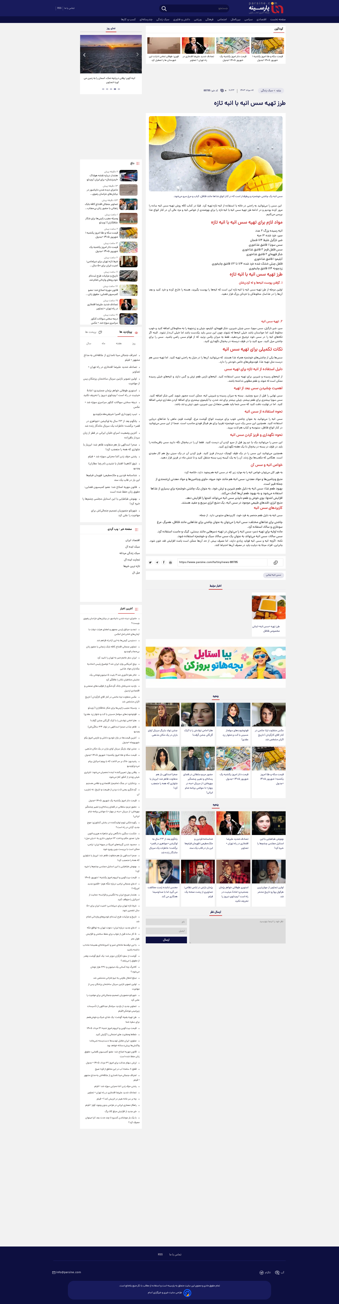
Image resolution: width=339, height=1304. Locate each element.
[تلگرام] (157, 562)
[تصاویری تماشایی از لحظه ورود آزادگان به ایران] (111, 54)
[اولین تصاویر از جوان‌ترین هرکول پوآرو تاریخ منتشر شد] (269, 871)
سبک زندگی (163, 19)
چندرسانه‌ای (146, 19)
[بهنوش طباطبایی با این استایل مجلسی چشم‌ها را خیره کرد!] (269, 823)
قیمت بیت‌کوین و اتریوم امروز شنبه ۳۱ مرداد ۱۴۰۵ (112, 1028)
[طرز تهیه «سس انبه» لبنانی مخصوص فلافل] (269, 607)
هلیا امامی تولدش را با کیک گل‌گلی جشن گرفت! (198, 733)
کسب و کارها (129, 19)
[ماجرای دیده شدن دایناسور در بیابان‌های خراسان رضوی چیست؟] (128, 190)
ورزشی (198, 19)
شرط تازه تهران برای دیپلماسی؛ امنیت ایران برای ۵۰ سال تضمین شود (102, 264)
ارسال (166, 940)
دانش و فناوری (182, 19)
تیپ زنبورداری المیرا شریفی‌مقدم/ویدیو (115, 414)
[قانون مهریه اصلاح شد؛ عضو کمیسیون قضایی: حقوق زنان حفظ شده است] (128, 291)
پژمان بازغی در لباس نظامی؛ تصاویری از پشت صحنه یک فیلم (198, 892)
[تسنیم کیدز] (216, 664)
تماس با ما (69, 8)
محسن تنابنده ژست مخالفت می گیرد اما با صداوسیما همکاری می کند (163, 892)
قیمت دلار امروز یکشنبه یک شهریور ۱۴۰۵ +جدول (233, 58)
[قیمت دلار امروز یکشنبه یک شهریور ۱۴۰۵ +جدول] (232, 45)
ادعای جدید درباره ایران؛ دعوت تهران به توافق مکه (112, 928)
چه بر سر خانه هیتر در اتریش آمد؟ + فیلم (117, 1099)
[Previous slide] (84, 54)
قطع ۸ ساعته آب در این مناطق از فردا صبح (116, 1069)
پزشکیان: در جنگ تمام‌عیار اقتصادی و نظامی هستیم (111, 783)
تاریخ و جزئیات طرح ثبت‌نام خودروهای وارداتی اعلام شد (103, 278)
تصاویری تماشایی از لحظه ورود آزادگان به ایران (111, 78)
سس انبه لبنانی (273, 575)
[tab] (119, 89)
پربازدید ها (125, 332)
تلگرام (268, 1273)
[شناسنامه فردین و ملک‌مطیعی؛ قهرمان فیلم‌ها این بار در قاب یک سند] (198, 823)
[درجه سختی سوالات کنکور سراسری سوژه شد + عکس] (128, 319)
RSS (59, 8)
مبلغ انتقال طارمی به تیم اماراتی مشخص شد (115, 978)
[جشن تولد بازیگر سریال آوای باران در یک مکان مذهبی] (163, 714)
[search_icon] (164, 9)
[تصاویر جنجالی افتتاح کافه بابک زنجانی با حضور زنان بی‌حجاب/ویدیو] (128, 205)
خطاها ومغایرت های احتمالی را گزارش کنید (116, 1035)
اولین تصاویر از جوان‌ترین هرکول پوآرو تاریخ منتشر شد (270, 892)
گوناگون (278, 29)
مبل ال (136, 573)
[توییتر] (150, 562)
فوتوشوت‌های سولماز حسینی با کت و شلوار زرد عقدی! (235, 735)
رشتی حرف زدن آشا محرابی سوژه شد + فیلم (112, 456)
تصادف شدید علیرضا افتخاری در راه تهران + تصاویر (198, 58)
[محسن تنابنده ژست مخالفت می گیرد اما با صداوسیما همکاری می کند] (163, 871)
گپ (282, 1273)
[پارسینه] (264, 8)
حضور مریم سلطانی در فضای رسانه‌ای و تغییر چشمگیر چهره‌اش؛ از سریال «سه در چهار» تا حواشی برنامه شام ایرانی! (198, 784)
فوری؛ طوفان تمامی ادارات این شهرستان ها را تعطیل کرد (164, 58)
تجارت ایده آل (132, 560)
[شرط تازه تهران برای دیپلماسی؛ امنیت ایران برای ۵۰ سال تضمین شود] (128, 262)
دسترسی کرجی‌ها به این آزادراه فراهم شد (117, 640)
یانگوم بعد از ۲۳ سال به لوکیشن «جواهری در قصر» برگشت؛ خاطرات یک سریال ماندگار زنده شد (163, 846)
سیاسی (248, 19)
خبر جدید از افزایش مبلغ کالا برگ (121, 1111)
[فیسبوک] (163, 562)
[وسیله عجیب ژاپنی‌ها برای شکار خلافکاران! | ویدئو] (128, 219)
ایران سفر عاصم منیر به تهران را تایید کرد (117, 658)
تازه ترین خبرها (131, 566)
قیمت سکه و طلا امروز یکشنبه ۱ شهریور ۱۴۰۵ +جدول (267, 58)
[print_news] (170, 562)
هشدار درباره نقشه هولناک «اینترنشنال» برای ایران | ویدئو (102, 178)
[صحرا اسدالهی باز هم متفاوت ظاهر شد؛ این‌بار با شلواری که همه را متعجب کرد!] (163, 758)
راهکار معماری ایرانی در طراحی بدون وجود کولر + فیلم (111, 1105)
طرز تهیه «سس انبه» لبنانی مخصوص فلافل (266, 629)
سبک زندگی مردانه (129, 553)
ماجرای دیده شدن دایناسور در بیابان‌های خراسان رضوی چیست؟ (102, 192)
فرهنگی (209, 19)
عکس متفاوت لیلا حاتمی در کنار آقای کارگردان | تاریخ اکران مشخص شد (269, 735)
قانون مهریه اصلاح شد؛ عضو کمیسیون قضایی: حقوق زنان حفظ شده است (103, 292)
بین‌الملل (236, 19)
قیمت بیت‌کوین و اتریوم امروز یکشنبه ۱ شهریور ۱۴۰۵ (111, 878)
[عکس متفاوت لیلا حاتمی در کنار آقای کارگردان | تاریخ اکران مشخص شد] (269, 714)
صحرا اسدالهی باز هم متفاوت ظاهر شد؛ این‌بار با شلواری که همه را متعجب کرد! (164, 781)
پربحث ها (90, 332)
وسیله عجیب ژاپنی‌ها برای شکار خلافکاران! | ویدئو (101, 221)
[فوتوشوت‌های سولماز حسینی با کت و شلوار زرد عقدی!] (233, 714)
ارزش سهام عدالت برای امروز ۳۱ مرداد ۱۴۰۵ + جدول (111, 1063)
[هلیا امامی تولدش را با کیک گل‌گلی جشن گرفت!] (198, 714)
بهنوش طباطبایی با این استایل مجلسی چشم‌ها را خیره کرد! (270, 843)
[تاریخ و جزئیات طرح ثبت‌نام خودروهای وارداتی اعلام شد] (128, 276)
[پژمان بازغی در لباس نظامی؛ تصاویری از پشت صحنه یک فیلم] (198, 871)
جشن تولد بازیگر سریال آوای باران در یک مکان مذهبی (163, 733)
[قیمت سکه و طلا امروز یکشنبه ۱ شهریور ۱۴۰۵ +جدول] (267, 45)
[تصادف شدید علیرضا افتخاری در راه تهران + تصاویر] (198, 45)
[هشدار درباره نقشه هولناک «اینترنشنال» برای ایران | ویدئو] (128, 176)
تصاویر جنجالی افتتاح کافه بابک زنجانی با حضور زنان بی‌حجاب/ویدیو (101, 206)
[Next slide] (137, 54)
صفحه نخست (278, 19)
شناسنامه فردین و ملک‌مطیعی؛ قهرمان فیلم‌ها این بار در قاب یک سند (199, 843)
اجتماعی (222, 19)
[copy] (275, 562)
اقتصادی (262, 19)
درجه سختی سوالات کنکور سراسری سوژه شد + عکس (104, 321)
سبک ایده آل (132, 547)
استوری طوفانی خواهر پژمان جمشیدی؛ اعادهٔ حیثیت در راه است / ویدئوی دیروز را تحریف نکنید (233, 894)
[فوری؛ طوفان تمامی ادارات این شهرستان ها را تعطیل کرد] (163, 45)
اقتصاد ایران (133, 540)
